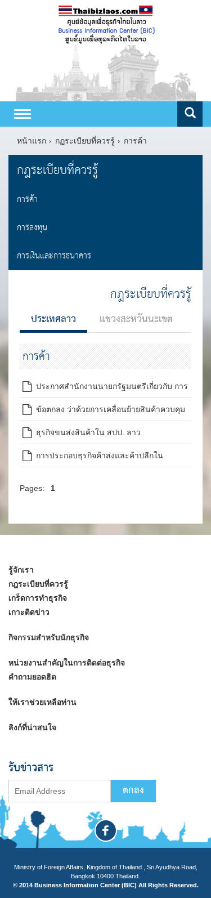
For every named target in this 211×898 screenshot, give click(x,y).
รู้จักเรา (21, 569)
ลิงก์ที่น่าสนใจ (32, 727)
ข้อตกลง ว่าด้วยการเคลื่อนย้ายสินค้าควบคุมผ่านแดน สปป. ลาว (104, 411)
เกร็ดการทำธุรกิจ (37, 597)
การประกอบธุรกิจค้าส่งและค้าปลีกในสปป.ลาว (93, 457)
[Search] (190, 114)
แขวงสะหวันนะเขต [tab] (136, 319)
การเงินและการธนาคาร (54, 255)
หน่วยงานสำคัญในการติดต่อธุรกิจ (66, 662)
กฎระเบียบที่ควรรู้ (57, 170)
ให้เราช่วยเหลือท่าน (42, 702)
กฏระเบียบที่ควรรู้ (85, 140)
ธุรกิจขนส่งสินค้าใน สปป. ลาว (86, 432)
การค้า (135, 140)
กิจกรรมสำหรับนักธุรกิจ (48, 637)
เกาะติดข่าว (29, 611)
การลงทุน (32, 227)
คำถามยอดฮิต (32, 676)
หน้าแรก (31, 140)
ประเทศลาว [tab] (53, 319)
